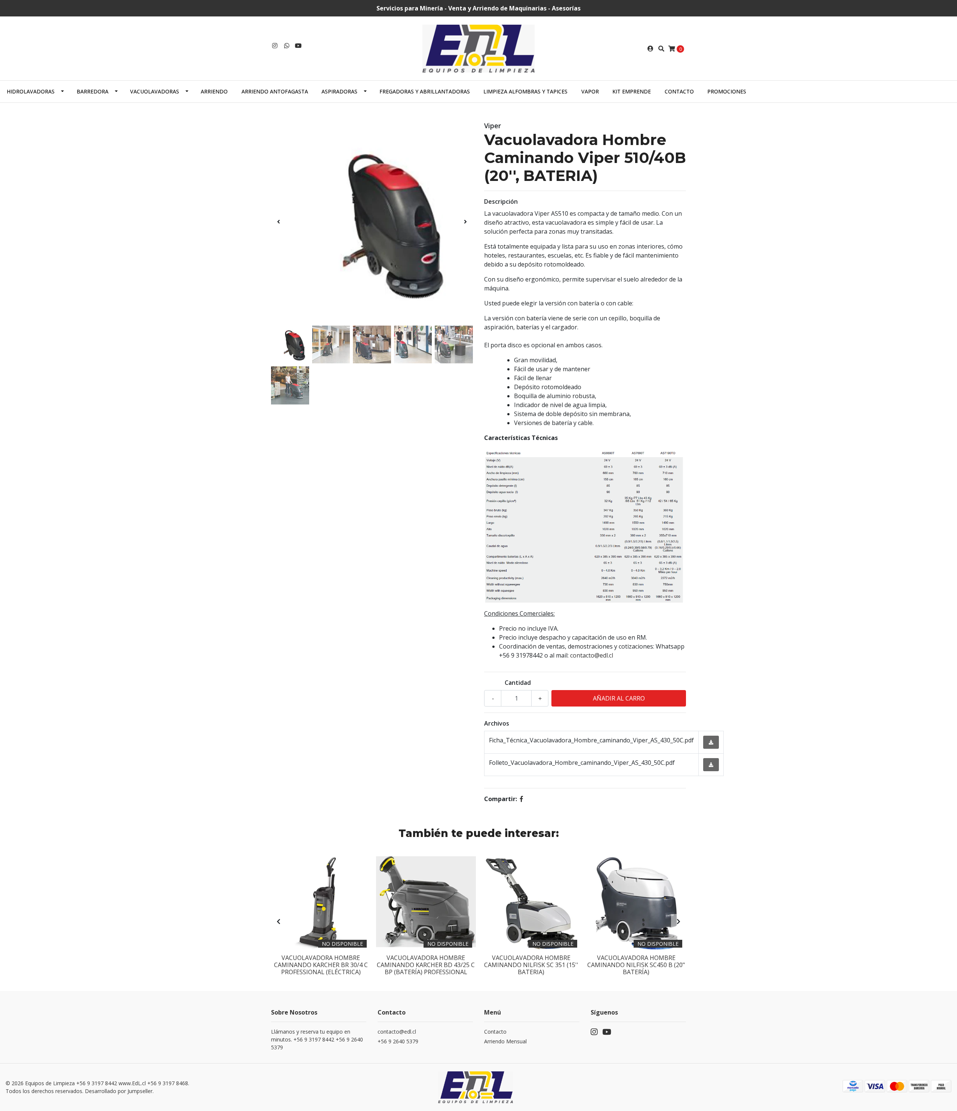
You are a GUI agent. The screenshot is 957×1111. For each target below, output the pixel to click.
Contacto (679, 91)
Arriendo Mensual (505, 1041)
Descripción (501, 201)
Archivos (496, 723)
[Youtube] (298, 45)
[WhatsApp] (286, 45)
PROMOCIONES (726, 91)
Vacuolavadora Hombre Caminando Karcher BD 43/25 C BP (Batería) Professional (426, 965)
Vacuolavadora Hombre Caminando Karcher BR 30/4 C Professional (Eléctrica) (321, 965)
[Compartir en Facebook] (521, 799)
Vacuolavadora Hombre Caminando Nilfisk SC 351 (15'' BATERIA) (531, 965)
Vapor (590, 91)
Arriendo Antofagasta (274, 91)
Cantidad (518, 682)
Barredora (92, 91)
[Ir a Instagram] (275, 45)
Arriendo (214, 91)
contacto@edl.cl (591, 655)
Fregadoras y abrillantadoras (424, 91)
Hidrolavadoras (31, 91)
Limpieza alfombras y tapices (525, 91)
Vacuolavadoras (154, 91)
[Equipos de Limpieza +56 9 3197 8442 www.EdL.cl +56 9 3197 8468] (478, 48)
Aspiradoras (339, 91)
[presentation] (278, 221)
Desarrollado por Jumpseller (119, 1091)
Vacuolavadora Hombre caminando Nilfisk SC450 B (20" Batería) (636, 965)
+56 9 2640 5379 (398, 1041)
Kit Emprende (631, 91)
